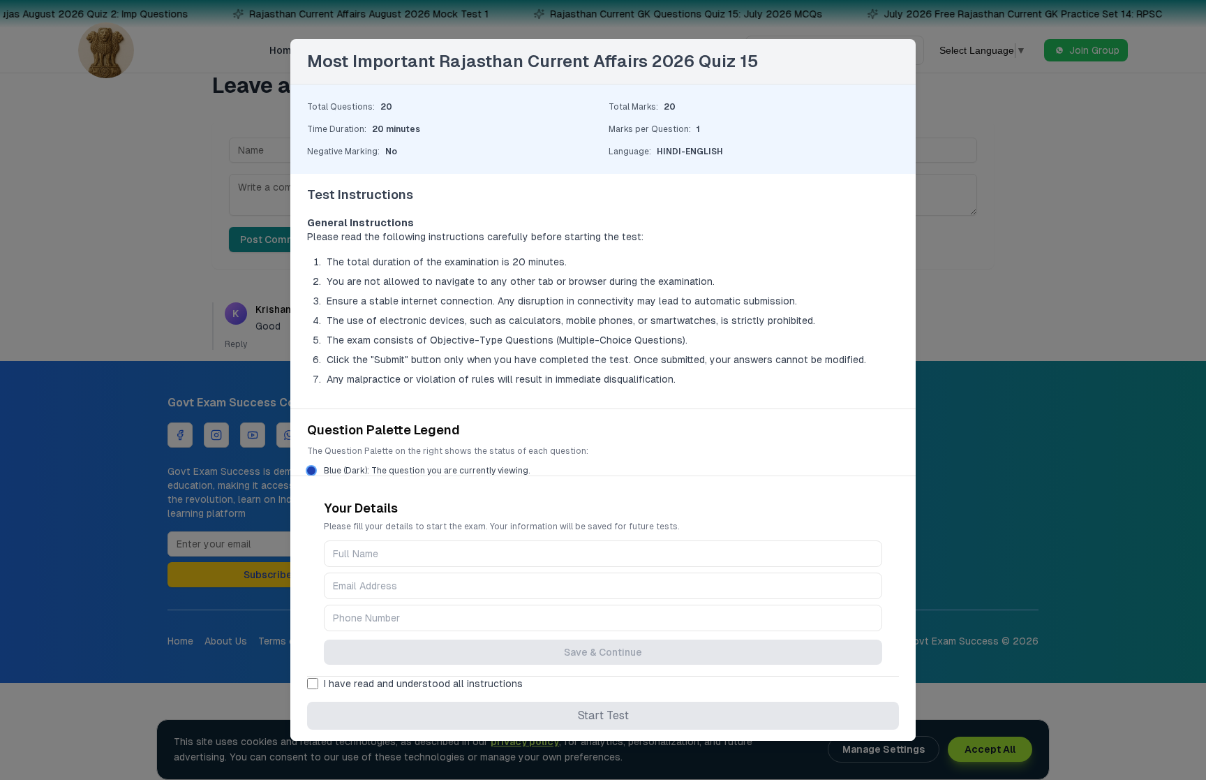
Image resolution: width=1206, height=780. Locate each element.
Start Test (603, 715)
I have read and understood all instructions (423, 683)
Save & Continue (603, 652)
